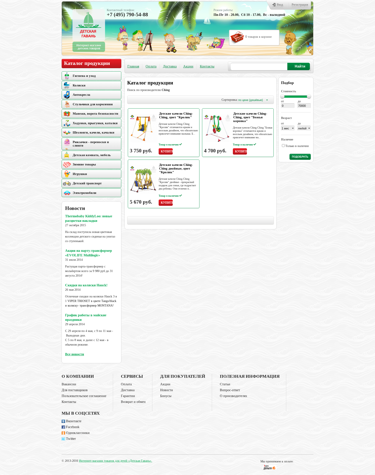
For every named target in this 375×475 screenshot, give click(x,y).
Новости (166, 390)
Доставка (170, 66)
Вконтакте (73, 421)
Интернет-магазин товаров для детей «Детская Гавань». (115, 460)
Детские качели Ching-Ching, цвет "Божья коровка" (250, 117)
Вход (280, 4)
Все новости (74, 354)
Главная (133, 66)
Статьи (225, 384)
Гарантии (128, 396)
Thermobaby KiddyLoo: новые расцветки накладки (88, 218)
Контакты (207, 66)
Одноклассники (78, 433)
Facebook (72, 427)
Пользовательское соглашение (84, 396)
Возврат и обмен (133, 402)
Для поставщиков (75, 390)
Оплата (151, 66)
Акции (188, 66)
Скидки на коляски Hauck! (86, 285)
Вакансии (69, 384)
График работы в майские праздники (85, 317)
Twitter (71, 438)
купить (167, 151)
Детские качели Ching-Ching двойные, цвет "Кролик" (176, 168)
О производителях (233, 396)
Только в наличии (297, 146)
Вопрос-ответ (230, 390)
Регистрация (300, 4)
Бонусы (165, 396)
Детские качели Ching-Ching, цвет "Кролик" (176, 115)
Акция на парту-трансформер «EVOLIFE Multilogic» (88, 253)
